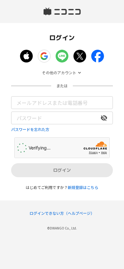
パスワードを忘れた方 (30, 129)
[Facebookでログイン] (97, 56)
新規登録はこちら (83, 187)
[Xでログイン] (79, 56)
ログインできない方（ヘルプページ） (62, 213)
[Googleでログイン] (44, 56)
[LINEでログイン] (62, 56)
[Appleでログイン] (26, 56)
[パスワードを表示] (104, 118)
